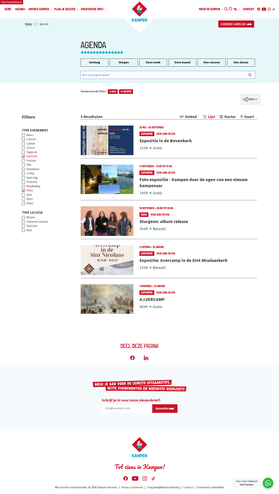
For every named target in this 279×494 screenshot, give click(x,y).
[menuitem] (250, 99)
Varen (29, 203)
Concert (31, 139)
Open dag (32, 177)
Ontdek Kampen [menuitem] (39, 9)
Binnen (30, 217)
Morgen (124, 62)
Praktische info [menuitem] (92, 9)
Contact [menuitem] (248, 9)
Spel (29, 194)
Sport (29, 199)
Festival (31, 160)
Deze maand (182, 62)
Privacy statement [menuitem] (132, 487)
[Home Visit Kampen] (139, 12)
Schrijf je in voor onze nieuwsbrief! (131, 400)
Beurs (30, 135)
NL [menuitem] (236, 9)
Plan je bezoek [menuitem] (65, 9)
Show (112, 91)
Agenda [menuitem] (20, 9)
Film (28, 164)
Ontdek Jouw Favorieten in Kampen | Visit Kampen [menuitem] (230, 8)
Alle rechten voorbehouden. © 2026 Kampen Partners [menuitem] (86, 487)
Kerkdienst (32, 169)
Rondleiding (33, 186)
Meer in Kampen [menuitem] (210, 9)
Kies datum (241, 62)
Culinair (30, 143)
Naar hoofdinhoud (12, 2)
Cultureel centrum (37, 221)
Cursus (30, 147)
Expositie (126, 91)
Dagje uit (31, 152)
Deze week (153, 62)
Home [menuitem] (8, 9)
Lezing (30, 173)
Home (28, 24)
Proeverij (31, 182)
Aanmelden (162, 408)
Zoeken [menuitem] (226, 8)
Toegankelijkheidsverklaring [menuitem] (163, 487)
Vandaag (94, 62)
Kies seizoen (211, 62)
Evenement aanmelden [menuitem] (210, 487)
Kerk (29, 230)
